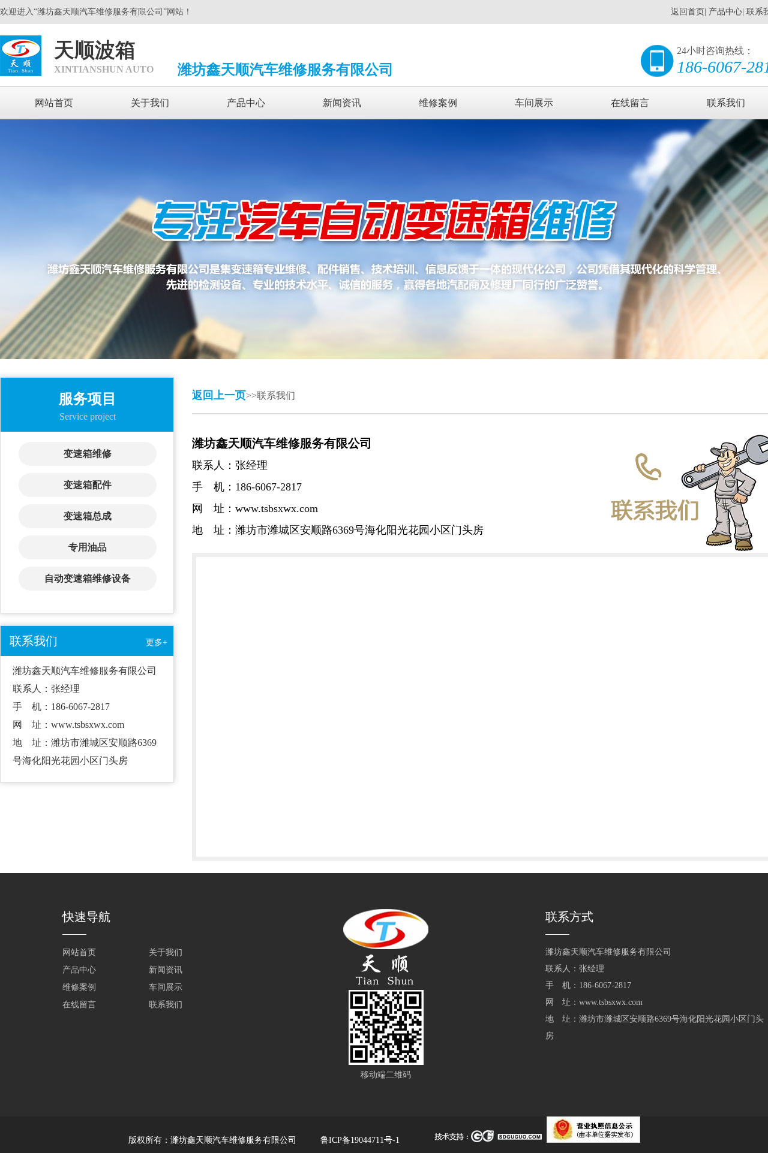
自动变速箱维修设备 (87, 578)
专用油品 (87, 547)
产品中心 (246, 103)
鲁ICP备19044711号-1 (361, 1140)
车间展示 (534, 103)
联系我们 (165, 1004)
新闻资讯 (342, 103)
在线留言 (630, 103)
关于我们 (150, 103)
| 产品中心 (723, 11)
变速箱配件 (88, 485)
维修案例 (438, 103)
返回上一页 (219, 395)
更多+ (156, 642)
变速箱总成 (88, 516)
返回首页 (687, 11)
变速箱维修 (88, 453)
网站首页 (54, 103)
